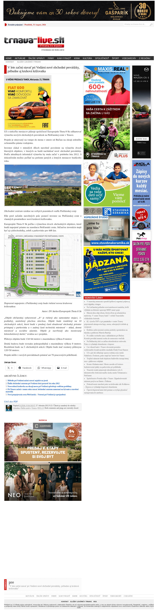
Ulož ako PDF (11, 348)
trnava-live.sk (37, 551)
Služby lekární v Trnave (29, 62)
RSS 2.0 (40, 354)
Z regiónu (144, 58)
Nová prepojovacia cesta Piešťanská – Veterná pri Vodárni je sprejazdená (37, 341)
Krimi (77, 58)
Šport (115, 58)
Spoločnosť (102, 58)
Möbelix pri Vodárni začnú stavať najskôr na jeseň (28, 327)
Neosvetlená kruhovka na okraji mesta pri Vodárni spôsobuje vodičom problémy (39, 333)
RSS (95, 548)
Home (9, 58)
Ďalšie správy (37, 58)
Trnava (34, 354)
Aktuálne (20, 58)
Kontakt (10, 62)
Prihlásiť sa (8, 551)
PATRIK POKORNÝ (27, 352)
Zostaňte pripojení (15, 24)
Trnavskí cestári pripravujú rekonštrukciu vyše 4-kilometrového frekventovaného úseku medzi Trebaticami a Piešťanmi (105, 373)
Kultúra (87, 58)
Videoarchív (129, 58)
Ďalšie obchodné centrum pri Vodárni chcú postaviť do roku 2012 (34, 330)
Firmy (51, 58)
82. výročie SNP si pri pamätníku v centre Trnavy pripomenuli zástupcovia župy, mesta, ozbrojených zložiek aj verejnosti (106, 324)
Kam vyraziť (64, 58)
